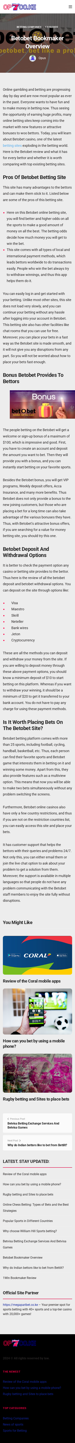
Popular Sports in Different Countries (28, 1221)
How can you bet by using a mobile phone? (32, 1184)
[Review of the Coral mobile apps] (37, 955)
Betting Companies (29, 27)
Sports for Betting (15, 1430)
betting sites (12, 146)
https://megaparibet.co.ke (20, 1305)
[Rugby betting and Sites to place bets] (37, 1073)
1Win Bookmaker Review (19, 1278)
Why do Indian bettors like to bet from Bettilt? (37, 1145)
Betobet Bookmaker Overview (22, 1257)
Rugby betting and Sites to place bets (36, 1099)
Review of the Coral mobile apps (32, 981)
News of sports (13, 1424)
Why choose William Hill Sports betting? (30, 1231)
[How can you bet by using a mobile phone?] (37, 1011)
